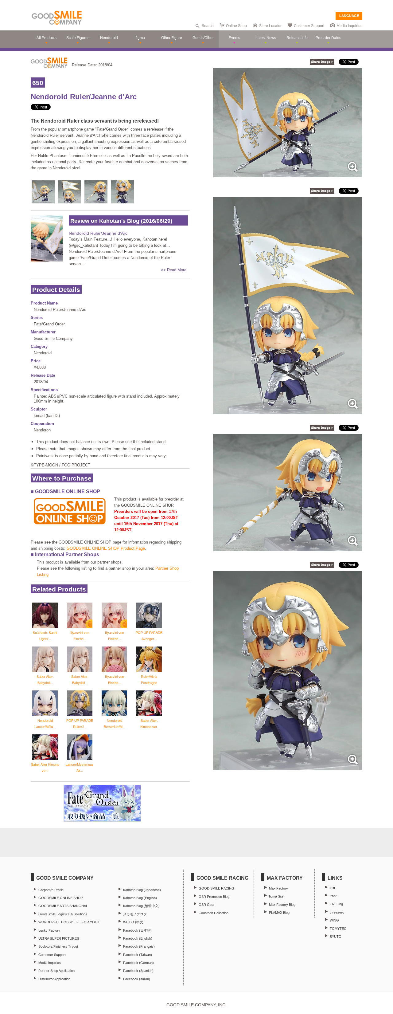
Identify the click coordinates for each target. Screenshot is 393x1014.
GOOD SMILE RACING (216, 888)
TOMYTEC (338, 928)
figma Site (276, 896)
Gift (332, 888)
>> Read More (173, 270)
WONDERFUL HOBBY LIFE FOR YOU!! (68, 922)
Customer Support (309, 26)
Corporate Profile (51, 890)
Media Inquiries (349, 26)
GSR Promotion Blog (214, 896)
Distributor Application (54, 979)
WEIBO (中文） (134, 922)
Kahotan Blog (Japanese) (142, 890)
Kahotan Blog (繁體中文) (141, 906)
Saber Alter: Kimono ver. (149, 724)
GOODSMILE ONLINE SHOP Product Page (106, 548)
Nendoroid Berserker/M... (114, 724)
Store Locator (270, 26)
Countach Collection (213, 913)
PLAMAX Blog (279, 912)
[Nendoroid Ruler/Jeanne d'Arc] (287, 174)
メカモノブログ (135, 914)
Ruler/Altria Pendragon (149, 680)
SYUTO (335, 936)
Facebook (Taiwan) (137, 955)
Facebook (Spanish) (138, 971)
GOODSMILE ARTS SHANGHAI (62, 906)
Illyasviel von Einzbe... (79, 636)
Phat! (333, 896)
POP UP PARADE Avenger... (149, 636)
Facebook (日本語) (137, 930)
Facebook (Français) (139, 946)
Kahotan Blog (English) (140, 898)
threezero (337, 912)
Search (208, 26)
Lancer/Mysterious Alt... (80, 767)
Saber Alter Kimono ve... (45, 767)
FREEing (336, 904)
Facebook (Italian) (136, 979)
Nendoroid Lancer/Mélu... (45, 724)
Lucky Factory (49, 930)
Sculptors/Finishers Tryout (58, 946)
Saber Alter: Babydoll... (45, 680)
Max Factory (278, 888)
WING (334, 920)
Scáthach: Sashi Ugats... (45, 636)
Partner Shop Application (56, 971)
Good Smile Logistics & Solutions (62, 914)
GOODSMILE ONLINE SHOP (60, 898)
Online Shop (236, 26)
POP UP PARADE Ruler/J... (79, 724)
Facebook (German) (138, 963)
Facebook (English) (137, 938)
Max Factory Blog (282, 904)
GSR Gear (207, 904)
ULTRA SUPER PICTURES (58, 938)
